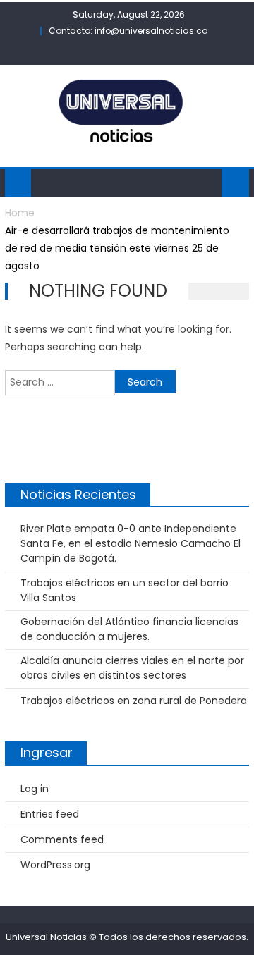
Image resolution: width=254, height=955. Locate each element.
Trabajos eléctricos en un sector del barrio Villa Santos (124, 590)
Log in (34, 789)
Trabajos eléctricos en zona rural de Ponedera (133, 701)
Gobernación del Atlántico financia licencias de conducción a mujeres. (129, 629)
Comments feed (62, 839)
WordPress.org (55, 865)
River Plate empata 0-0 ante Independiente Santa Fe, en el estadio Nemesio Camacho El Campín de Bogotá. (130, 543)
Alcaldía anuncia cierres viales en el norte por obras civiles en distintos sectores (132, 667)
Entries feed (49, 814)
